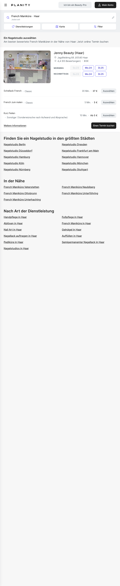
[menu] (6, 5)
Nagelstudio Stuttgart (75, 169)
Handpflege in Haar (15, 217)
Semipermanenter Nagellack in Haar (83, 242)
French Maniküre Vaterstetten (21, 187)
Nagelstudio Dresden (74, 144)
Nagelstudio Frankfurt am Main (80, 150)
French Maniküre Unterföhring (80, 193)
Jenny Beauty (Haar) (69, 53)
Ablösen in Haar (13, 223)
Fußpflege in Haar (72, 217)
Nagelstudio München (75, 163)
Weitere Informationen (15, 125)
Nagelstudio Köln (14, 163)
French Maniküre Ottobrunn (20, 193)
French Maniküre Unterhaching (22, 199)
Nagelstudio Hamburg (17, 156)
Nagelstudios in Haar (16, 248)
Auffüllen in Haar (72, 235)
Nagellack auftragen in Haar (20, 235)
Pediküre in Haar (13, 242)
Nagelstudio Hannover (75, 156)
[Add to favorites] (47, 54)
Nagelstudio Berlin (15, 144)
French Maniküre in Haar (76, 223)
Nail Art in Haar (13, 229)
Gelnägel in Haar (71, 229)
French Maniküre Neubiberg (78, 187)
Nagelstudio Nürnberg (17, 169)
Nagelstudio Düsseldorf (18, 150)
